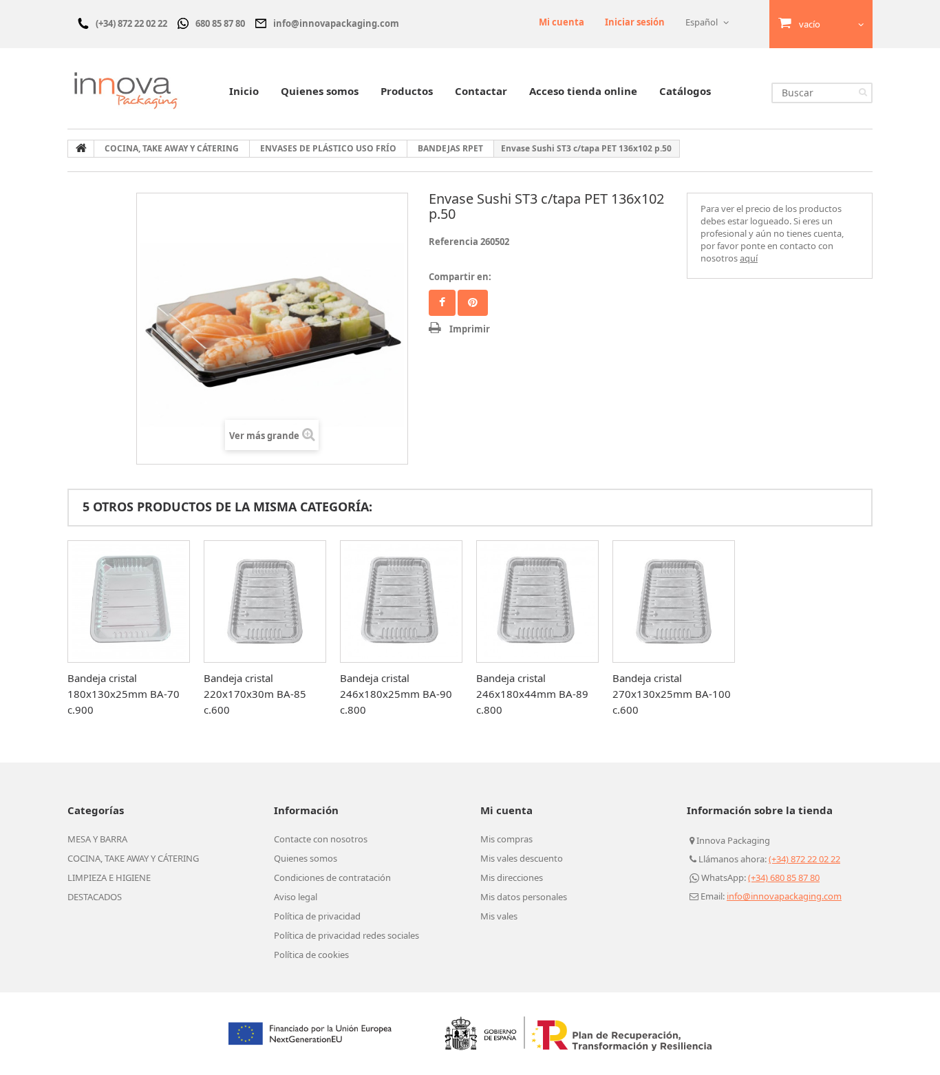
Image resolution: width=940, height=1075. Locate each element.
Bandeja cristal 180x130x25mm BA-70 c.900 (123, 693)
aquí (749, 258)
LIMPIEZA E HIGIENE (109, 877)
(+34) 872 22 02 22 (804, 859)
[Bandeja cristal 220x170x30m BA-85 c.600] (265, 601)
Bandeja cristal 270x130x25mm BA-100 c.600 (671, 693)
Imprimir (469, 329)
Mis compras (506, 838)
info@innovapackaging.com (784, 896)
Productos (407, 91)
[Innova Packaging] (125, 90)
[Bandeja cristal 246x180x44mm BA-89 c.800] (537, 601)
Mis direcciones (511, 877)
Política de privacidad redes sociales (346, 935)
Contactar (481, 91)
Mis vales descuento (521, 858)
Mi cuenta (561, 22)
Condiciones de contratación (332, 877)
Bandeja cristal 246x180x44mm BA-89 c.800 (532, 693)
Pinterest (473, 303)
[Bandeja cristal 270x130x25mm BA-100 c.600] (673, 601)
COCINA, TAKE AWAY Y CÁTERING (133, 858)
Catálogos (685, 91)
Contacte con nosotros (320, 838)
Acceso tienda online (583, 91)
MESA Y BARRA (97, 838)
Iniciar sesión (635, 22)
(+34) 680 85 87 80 (784, 877)
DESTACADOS (94, 896)
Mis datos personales (523, 896)
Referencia (453, 241)
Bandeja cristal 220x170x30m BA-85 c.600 (255, 693)
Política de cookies (311, 954)
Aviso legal (295, 896)
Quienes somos (320, 91)
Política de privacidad (317, 916)
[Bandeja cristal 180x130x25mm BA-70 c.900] (128, 601)
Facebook (442, 303)
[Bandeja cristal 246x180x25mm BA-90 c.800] (401, 601)
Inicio (244, 91)
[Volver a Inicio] (81, 148)
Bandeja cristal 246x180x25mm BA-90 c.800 (396, 693)
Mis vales (498, 916)
